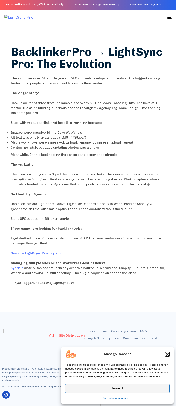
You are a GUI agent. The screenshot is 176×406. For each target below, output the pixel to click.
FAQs (144, 331)
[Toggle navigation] (144, 17)
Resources (98, 331)
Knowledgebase (123, 331)
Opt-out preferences (115, 398)
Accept (117, 388)
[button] (167, 354)
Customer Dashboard (140, 338)
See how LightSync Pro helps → (36, 253)
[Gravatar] (6, 395)
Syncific (17, 268)
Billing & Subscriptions (101, 338)
